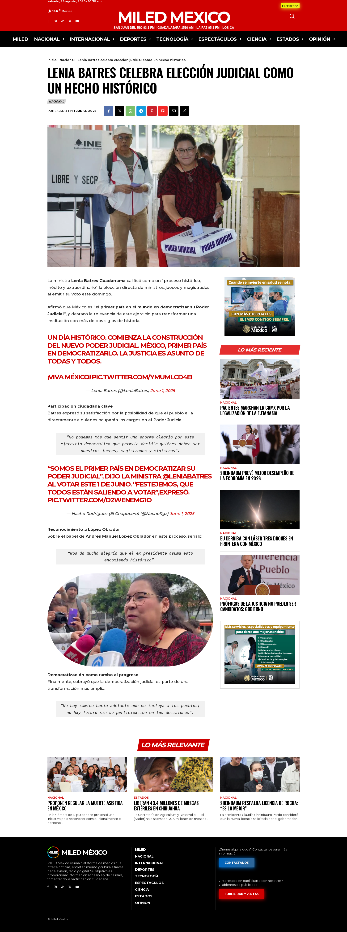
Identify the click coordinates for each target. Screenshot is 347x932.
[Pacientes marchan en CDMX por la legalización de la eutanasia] (260, 379)
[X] (69, 21)
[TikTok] (62, 21)
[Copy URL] (184, 111)
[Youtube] (77, 21)
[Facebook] (48, 21)
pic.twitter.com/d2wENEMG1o (99, 500)
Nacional (67, 60)
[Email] (173, 111)
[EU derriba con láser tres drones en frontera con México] (260, 509)
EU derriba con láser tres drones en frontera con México (256, 541)
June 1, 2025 (162, 390)
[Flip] (163, 111)
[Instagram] (55, 21)
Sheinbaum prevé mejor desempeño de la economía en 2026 (257, 475)
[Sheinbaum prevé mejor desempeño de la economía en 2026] (260, 444)
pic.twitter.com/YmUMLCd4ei (142, 377)
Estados (141, 797)
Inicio (52, 60)
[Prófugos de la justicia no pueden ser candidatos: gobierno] (260, 575)
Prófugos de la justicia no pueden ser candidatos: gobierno (258, 606)
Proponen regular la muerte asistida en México (85, 805)
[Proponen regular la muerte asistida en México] (87, 774)
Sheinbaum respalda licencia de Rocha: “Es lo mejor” (259, 805)
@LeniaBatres (187, 476)
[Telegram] (141, 111)
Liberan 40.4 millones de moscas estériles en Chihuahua (166, 805)
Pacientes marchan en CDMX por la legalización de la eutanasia (255, 410)
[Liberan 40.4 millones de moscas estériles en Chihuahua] (173, 774)
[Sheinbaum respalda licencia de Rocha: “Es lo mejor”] (260, 774)
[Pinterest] (152, 111)
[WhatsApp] (130, 111)
